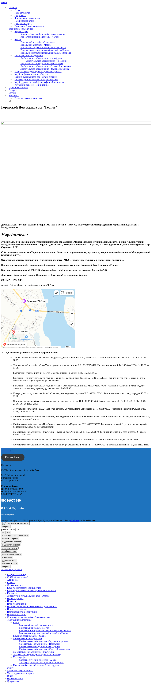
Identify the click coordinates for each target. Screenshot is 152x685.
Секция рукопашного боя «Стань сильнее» (36, 77)
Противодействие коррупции (29, 26)
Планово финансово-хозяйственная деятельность (32, 606)
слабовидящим (9, 551)
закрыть (6, 526)
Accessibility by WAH (11, 569)
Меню (4, 2)
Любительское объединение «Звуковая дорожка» (45, 69)
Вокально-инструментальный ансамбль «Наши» (44, 50)
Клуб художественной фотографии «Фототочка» (39, 82)
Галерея (12, 90)
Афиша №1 (12, 580)
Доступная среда (23, 23)
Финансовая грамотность (27, 18)
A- (3, 532)
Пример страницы (16, 609)
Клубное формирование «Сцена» (31, 74)
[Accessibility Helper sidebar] (15, 523)
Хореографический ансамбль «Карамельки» (42, 34)
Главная (13, 7)
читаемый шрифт (10, 539)
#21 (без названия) (16, 574)
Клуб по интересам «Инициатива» (32, 85)
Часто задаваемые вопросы (28, 98)
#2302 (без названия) (17, 577)
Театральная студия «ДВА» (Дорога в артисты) (38, 71)
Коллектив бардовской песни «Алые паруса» (43, 47)
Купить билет (13, 457)
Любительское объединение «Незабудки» (41, 58)
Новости (11, 601)
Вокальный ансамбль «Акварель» (37, 42)
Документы (20, 15)
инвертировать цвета (11, 554)
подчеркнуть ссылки (11, 542)
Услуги (12, 93)
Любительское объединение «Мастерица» (41, 63)
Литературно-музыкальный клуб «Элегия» (36, 79)
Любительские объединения (29, 55)
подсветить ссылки (11, 545)
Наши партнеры (15, 598)
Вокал (18, 39)
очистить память (9, 548)
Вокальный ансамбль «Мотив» (36, 45)
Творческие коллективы (21, 29)
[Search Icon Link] (10, 102)
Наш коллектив (22, 13)
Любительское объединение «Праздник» (47, 61)
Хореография (21, 31)
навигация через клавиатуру (15, 535)
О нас (17, 10)
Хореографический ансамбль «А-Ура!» (40, 37)
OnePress (74, 520)
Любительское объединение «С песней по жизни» (45, 66)
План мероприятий (24, 21)
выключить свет (9, 563)
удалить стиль (9, 560)
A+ (8, 532)
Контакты (14, 95)
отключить (7, 557)
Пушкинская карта (18, 87)
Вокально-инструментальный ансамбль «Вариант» (46, 53)
